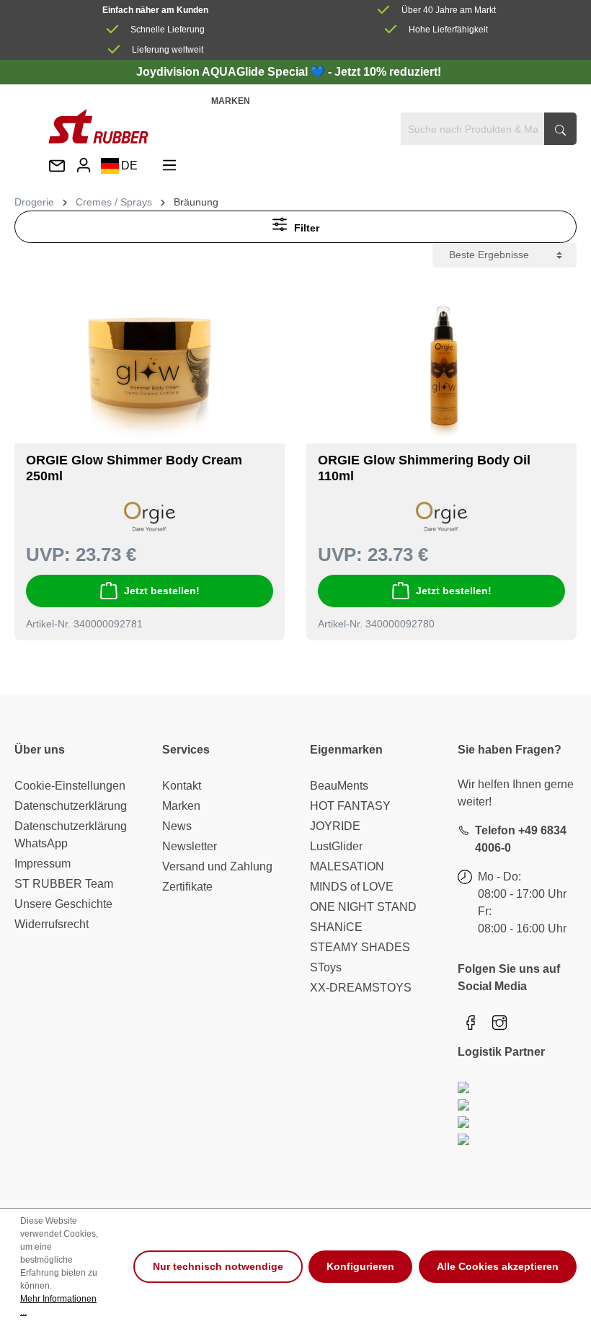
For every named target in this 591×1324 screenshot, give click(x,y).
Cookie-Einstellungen (69, 786)
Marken (230, 101)
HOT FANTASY (350, 806)
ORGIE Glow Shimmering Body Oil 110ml (424, 468)
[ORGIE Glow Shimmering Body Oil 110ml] (441, 368)
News (177, 826)
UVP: (48, 554)
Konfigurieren (360, 1266)
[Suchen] (560, 128)
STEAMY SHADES (360, 947)
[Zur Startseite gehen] (98, 126)
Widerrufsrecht (51, 924)
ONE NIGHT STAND (363, 907)
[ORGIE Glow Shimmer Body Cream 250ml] (149, 368)
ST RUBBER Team (63, 884)
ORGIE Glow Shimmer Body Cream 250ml (134, 468)
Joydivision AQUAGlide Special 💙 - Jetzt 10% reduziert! (288, 72)
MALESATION (347, 866)
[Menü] (169, 165)
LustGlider (336, 846)
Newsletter (189, 846)
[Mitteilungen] (57, 167)
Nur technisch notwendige (218, 1266)
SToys (326, 967)
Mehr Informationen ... (58, 1305)
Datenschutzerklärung (70, 806)
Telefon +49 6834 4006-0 (520, 839)
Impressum (42, 863)
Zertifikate (187, 887)
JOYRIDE (335, 826)
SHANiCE (336, 927)
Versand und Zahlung (217, 866)
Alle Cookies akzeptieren (498, 1266)
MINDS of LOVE (352, 887)
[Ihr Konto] (84, 165)
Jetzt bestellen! (162, 590)
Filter (305, 228)
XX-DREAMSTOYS (361, 987)
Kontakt (181, 786)
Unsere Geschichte (63, 904)
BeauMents (339, 786)
